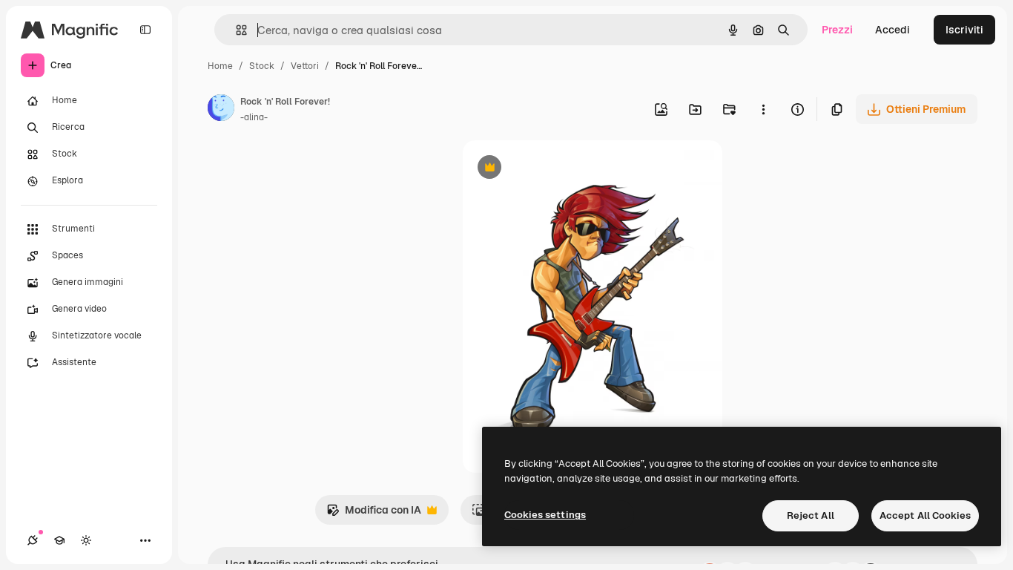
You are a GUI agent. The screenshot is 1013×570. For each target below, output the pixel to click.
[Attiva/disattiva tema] (86, 540)
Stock (261, 66)
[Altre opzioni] (763, 109)
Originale (560, 169)
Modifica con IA (373, 514)
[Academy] (59, 540)
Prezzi (837, 29)
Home (220, 66)
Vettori (305, 66)
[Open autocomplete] (235, 30)
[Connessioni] (32, 540)
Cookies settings (545, 514)
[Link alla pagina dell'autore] (221, 109)
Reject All (810, 515)
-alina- (254, 117)
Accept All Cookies (925, 515)
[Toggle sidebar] (145, 30)
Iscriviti (964, 29)
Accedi (892, 29)
